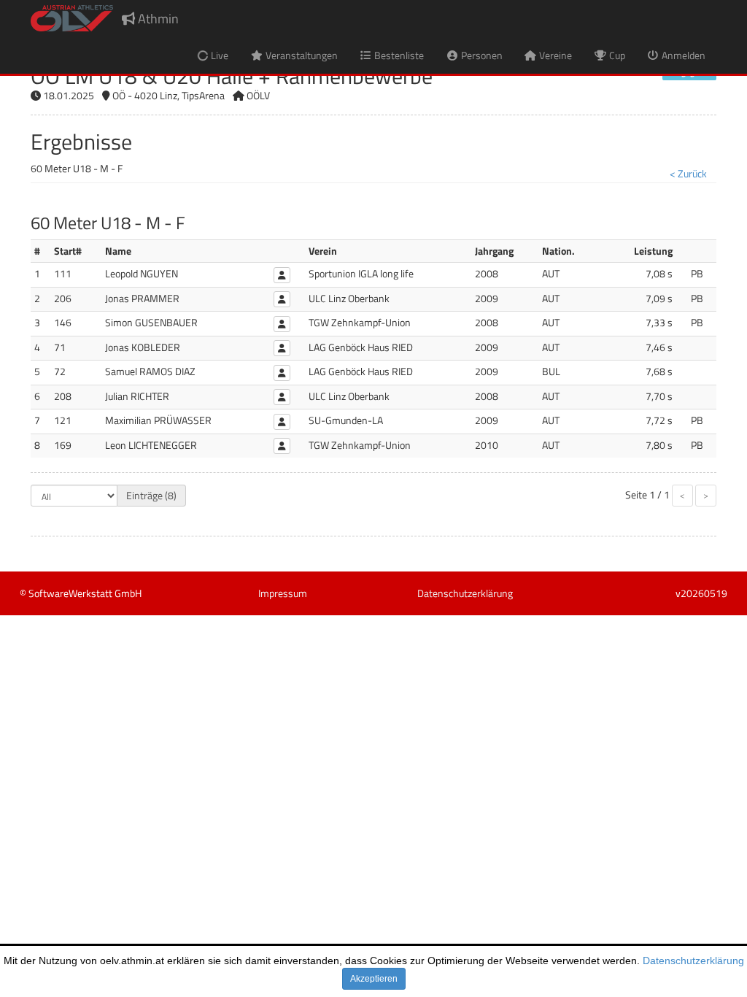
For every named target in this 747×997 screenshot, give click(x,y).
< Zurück (688, 173)
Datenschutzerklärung (693, 960)
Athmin (157, 18)
